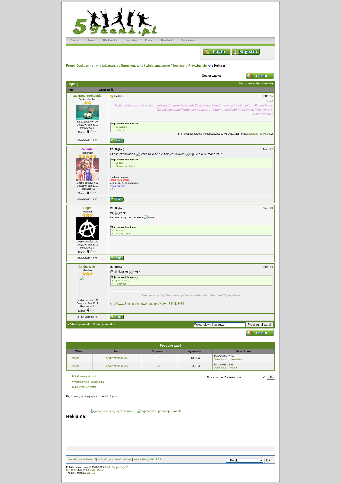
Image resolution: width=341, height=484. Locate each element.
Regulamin (167, 40)
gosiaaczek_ (122, 280)
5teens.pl (179, 65)
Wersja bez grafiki (144, 459)
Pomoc (149, 40)
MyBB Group (97, 470)
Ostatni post (220, 359)
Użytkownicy (110, 40)
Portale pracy (189, 40)
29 (159, 366)
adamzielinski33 (117, 358)
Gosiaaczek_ (87, 267)
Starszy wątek (80, 324)
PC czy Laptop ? (124, 233)
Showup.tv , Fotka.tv (127, 166)
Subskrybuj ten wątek (84, 386)
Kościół (119, 230)
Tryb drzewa (246, 83)
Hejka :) (120, 130)
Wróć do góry (105, 459)
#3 (271, 208)
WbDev (91, 472)
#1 (271, 95)
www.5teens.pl (87, 459)
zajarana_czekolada (87, 95)
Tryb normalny (264, 83)
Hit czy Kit (121, 283)
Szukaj (91, 40)
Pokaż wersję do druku (85, 376)
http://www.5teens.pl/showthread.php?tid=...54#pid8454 (147, 303)
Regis (87, 208)
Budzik (119, 163)
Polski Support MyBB (116, 467)
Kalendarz (131, 40)
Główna (75, 40)
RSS (158, 459)
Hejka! (76, 358)
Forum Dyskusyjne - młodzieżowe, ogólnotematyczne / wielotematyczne (118, 65)
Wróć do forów (123, 459)
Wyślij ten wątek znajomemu (88, 381)
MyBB (69, 470)
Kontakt (73, 459)
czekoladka (235, 359)
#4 (271, 266)
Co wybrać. (121, 127)
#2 (271, 149)
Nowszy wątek (103, 324)
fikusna (233, 367)
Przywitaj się (197, 65)
